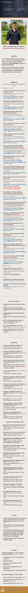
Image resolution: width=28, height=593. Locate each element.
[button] (1, 2)
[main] (14, 9)
